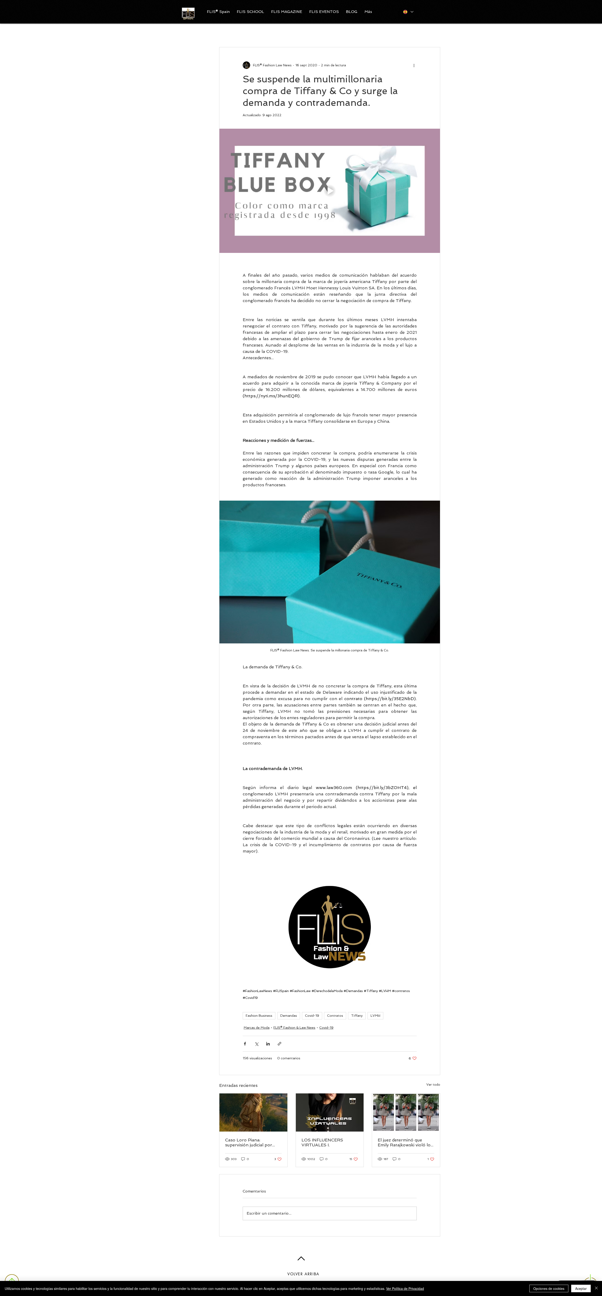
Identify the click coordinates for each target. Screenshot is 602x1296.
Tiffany (357, 1015)
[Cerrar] (596, 1288)
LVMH (375, 1015)
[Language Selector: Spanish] (408, 11)
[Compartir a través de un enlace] (279, 1043)
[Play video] (329, 191)
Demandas (288, 1015)
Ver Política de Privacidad (405, 1288)
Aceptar (581, 1288)
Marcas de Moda (256, 1027)
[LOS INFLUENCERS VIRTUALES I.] (330, 1112)
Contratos (335, 1015)
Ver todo (433, 1084)
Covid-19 (312, 1015)
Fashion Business (259, 1015)
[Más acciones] (414, 65)
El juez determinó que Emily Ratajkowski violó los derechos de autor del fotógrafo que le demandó (405, 1142)
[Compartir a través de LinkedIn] (268, 1043)
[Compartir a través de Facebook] (245, 1043)
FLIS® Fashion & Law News (294, 1027)
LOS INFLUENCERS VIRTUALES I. (322, 1142)
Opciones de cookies (548, 1288)
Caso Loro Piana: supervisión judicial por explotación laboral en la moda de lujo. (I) (250, 1142)
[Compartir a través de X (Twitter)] (256, 1043)
